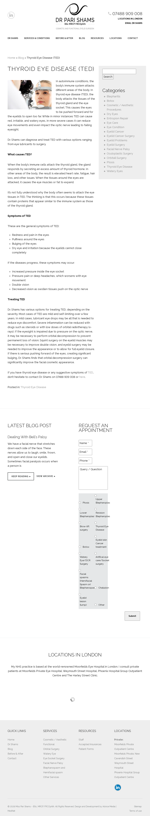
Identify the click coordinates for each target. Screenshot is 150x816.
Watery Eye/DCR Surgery (85, 560)
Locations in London (130, 19)
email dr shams (133, 23)
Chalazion (103, 587)
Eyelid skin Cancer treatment (101, 543)
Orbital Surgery (51, 749)
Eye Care (112, 122)
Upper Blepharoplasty (102, 501)
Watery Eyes (115, 171)
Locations (116, 38)
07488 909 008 (126, 13)
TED (90, 372)
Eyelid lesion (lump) (83, 601)
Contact (133, 38)
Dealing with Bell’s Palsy (27, 437)
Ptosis (110, 162)
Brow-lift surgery (84, 528)
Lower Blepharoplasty (86, 514)
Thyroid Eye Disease (33, 387)
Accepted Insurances (90, 744)
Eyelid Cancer (115, 131)
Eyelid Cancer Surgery (121, 135)
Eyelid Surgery (116, 144)
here (82, 376)
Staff (81, 739)
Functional (48, 744)
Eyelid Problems (117, 140)
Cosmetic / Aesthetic (55, 739)
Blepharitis (113, 96)
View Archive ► (46, 476)
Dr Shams (13, 38)
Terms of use (135, 811)
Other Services (51, 777)
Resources (97, 38)
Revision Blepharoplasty (102, 514)
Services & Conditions (37, 38)
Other (101, 604)
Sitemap (138, 806)
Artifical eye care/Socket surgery (102, 560)
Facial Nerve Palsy (118, 149)
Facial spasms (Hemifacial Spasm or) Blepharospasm (86, 581)
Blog (82, 38)
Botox (110, 100)
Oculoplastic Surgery (120, 153)
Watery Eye (49, 753)
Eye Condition (115, 127)
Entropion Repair (117, 118)
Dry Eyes (112, 114)
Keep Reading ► (21, 476)
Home (11, 57)
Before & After (64, 38)
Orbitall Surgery (117, 157)
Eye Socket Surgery (53, 758)
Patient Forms (86, 749)
